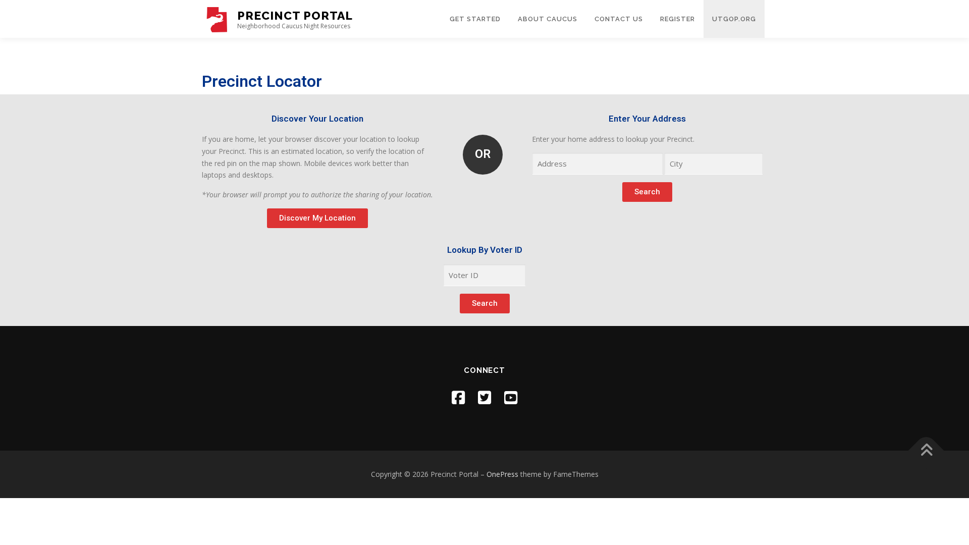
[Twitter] (484, 397)
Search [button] (647, 191)
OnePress (502, 474)
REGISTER (677, 19)
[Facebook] (458, 397)
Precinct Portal (295, 15)
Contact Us (619, 19)
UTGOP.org (734, 19)
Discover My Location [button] (317, 218)
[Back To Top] (926, 451)
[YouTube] (510, 397)
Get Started (475, 19)
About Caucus (547, 19)
